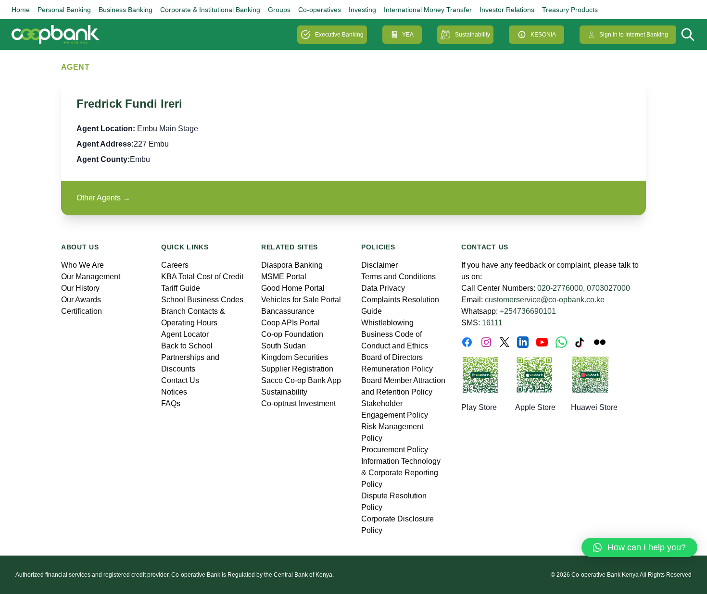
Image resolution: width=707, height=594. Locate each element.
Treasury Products (570, 9)
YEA (408, 34)
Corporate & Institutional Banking (210, 9)
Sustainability (472, 34)
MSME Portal (283, 276)
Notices (174, 392)
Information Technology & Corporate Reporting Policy (401, 472)
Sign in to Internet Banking (633, 34)
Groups (279, 9)
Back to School (187, 346)
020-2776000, (561, 288)
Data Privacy (383, 288)
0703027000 (608, 288)
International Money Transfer (428, 9)
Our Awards (81, 300)
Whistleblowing (387, 323)
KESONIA (543, 34)
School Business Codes (202, 300)
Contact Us (180, 380)
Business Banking (125, 9)
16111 (492, 323)
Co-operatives (319, 9)
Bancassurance (288, 311)
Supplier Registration (297, 369)
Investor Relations (507, 9)
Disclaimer (379, 265)
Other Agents (103, 198)
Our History (80, 288)
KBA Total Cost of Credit (202, 276)
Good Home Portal (293, 288)
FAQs (170, 403)
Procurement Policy (394, 450)
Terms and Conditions (398, 276)
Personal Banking (64, 9)
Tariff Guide (180, 288)
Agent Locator (185, 334)
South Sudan (283, 346)
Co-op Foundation (292, 334)
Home (21, 9)
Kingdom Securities (294, 357)
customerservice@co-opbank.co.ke (545, 300)
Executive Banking (339, 34)
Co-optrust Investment (298, 403)
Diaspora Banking (292, 265)
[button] (639, 547)
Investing (362, 9)
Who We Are (82, 265)
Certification (81, 311)
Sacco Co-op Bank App (301, 380)
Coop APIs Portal (290, 323)
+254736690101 (528, 311)
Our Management (90, 276)
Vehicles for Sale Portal (301, 300)
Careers (175, 265)
